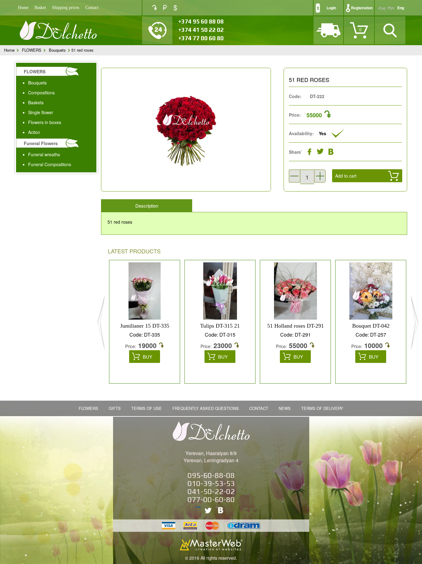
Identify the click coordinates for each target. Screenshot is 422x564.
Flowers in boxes (44, 122)
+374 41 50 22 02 (201, 29)
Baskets (36, 102)
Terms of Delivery (322, 408)
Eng (400, 8)
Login (331, 8)
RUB (165, 7)
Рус (391, 8)
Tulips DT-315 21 (220, 326)
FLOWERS (31, 50)
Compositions (41, 92)
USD (175, 8)
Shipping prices (65, 7)
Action (34, 132)
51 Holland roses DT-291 (295, 326)
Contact (92, 7)
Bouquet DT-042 (371, 326)
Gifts (115, 408)
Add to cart (346, 176)
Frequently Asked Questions (205, 408)
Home (23, 7)
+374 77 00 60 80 (201, 38)
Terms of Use (146, 408)
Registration (362, 8)
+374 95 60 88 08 (201, 21)
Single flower (40, 112)
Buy (147, 356)
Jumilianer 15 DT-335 (144, 326)
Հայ (382, 8)
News (285, 408)
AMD (154, 7)
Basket (40, 7)
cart (349, 190)
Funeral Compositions (49, 164)
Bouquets (57, 50)
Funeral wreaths (44, 154)
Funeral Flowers (41, 143)
